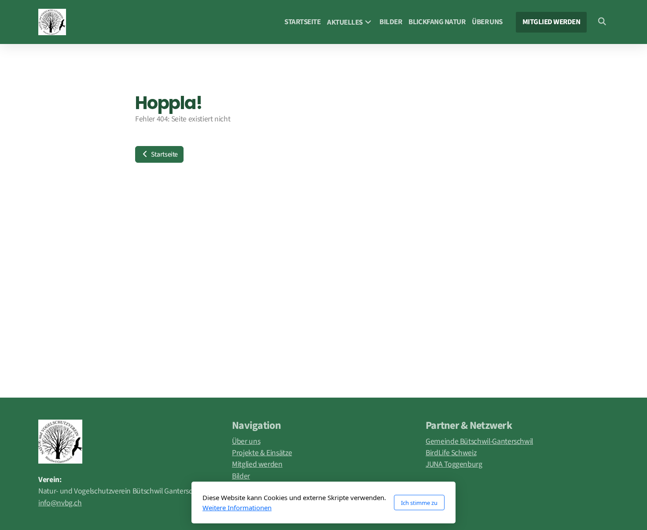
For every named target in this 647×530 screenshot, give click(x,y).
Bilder (241, 476)
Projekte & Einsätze (262, 452)
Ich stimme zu (419, 503)
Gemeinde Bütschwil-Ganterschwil (479, 441)
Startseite (164, 154)
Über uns (246, 441)
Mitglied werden (257, 464)
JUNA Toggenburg (454, 464)
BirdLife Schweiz (451, 452)
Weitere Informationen (237, 507)
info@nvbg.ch (60, 502)
